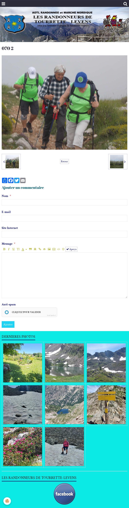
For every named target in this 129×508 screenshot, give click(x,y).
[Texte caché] (44, 249)
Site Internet (10, 228)
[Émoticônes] (63, 249)
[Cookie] (7, 501)
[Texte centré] (35, 249)
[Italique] (8, 249)
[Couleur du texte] (24, 249)
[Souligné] (13, 249)
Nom (5, 196)
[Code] (58, 249)
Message (7, 244)
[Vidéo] (53, 249)
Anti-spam (9, 304)
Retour (64, 161)
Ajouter (8, 324)
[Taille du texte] (18, 249)
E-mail (6, 212)
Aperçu (73, 249)
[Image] (49, 249)
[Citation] (30, 249)
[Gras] (4, 249)
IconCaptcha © (51, 315)
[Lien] (39, 249)
